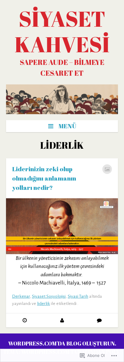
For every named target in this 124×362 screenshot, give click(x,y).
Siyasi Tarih (78, 296)
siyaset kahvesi (62, 31)
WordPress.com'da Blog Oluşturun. (62, 343)
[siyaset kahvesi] (62, 99)
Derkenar (21, 296)
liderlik (43, 303)
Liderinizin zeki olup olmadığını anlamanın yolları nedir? (44, 178)
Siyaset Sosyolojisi (49, 296)
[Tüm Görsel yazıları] (107, 169)
